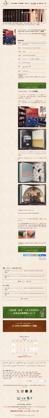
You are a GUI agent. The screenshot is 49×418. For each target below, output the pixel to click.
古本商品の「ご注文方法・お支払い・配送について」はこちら (32, 76)
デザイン (44, 35)
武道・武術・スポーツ (23, 376)
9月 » (36, 354)
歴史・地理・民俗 (17, 373)
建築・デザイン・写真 (34, 23)
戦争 (4, 372)
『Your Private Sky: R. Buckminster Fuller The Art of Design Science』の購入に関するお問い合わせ (32, 85)
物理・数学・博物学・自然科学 (35, 376)
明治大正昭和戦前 (37, 373)
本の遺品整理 (21, 3)
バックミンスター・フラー (26, 33)
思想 (45, 33)
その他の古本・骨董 (7, 378)
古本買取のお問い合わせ (41, 365)
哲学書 (42, 33)
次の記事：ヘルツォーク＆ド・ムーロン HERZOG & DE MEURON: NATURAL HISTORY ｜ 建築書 (24, 271)
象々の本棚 (33, 3)
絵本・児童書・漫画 (7, 375)
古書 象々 (6, 3)
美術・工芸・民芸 (9, 372)
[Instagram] (22, 391)
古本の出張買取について (27, 223)
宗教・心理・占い (16, 375)
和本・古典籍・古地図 (27, 373)
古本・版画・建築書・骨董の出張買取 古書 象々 (13, 23)
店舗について (27, 3)
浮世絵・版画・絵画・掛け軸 (31, 372)
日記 (45, 3)
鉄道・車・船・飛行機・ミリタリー (10, 376)
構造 (33, 33)
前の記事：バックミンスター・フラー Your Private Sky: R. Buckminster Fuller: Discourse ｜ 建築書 (24, 277)
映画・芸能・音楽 (24, 375)
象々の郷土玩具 (40, 3)
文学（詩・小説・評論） (8, 373)
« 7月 (13, 354)
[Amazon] (31, 391)
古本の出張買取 (14, 3)
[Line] (37, 255)
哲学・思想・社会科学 (34, 375)
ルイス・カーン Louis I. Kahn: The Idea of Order (28, 213)
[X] (18, 391)
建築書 (36, 33)
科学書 (39, 33)
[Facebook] (24, 255)
